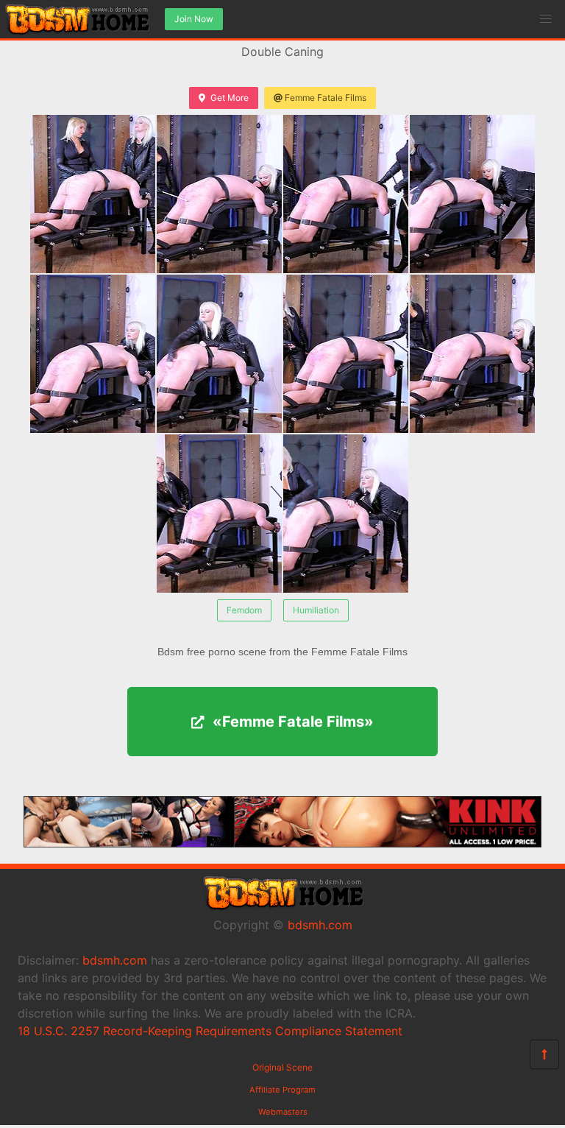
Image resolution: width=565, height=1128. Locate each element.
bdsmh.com (320, 924)
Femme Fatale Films (325, 97)
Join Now (193, 18)
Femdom (244, 610)
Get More (229, 97)
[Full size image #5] (219, 354)
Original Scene (282, 1067)
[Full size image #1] (219, 194)
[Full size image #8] (219, 513)
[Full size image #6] (345, 354)
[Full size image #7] (472, 354)
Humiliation (316, 610)
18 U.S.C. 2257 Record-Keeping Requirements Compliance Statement (210, 1030)
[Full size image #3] (472, 194)
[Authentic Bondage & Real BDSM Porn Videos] (282, 843)
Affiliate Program (282, 1090)
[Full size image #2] (345, 194)
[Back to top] (544, 1054)
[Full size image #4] (92, 354)
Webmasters (283, 1112)
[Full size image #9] (345, 513)
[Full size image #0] (92, 194)
